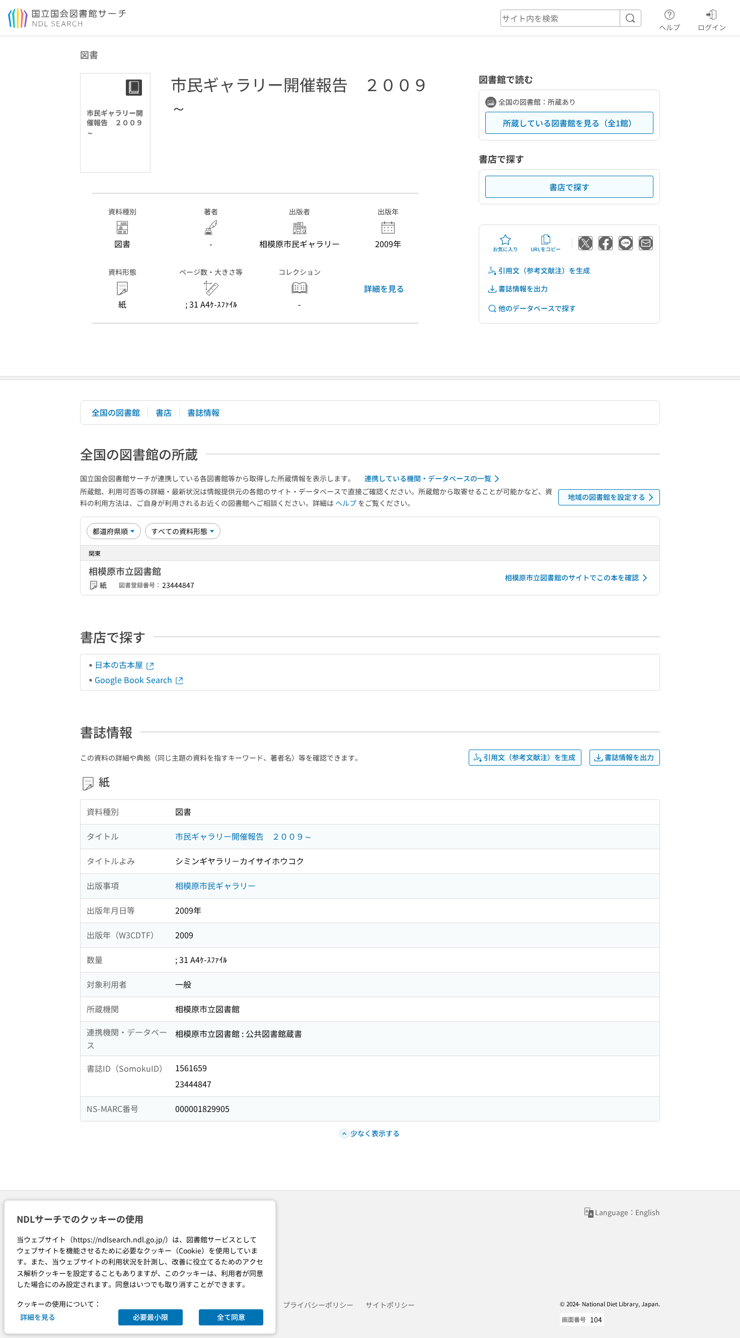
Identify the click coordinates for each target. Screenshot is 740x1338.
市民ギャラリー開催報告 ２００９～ (243, 836)
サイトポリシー (390, 1305)
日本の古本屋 (120, 664)
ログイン (712, 27)
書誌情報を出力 (523, 288)
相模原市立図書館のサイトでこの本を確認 (572, 577)
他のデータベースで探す (537, 308)
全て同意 (231, 1317)
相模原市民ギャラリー (215, 885)
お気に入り (505, 249)
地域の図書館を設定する (606, 497)
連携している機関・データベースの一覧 (427, 478)
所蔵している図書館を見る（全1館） (569, 123)
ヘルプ (669, 27)
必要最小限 (150, 1317)
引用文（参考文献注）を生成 (544, 270)
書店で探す (569, 187)
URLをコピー (546, 249)
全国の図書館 (116, 412)
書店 (164, 412)
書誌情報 (203, 412)
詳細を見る (384, 288)
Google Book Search (134, 680)
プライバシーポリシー (318, 1305)
